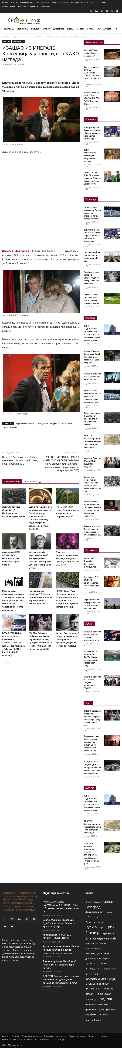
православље (104, 993)
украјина (90, 1014)
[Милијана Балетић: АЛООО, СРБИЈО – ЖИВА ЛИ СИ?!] (112, 377)
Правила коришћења (29, 2)
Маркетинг (33, 6)
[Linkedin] (96, 11)
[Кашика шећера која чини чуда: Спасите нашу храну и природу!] (112, 298)
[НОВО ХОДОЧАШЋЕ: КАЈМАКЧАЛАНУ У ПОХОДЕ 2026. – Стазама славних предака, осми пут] (112, 329)
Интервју (94, 2)
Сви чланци (46, 6)
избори (104, 963)
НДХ (96, 917)
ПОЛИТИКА (9, 29)
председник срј (10, 427)
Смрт (101, 927)
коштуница (67, 423)
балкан (103, 943)
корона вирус (109, 969)
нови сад (108, 988)
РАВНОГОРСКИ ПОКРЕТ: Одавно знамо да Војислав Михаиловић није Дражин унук (92, 178)
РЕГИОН (80, 29)
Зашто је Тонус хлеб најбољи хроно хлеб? (91, 53)
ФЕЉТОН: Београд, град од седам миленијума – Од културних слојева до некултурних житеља (61, 979)
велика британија (93, 948)
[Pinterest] (101, 11)
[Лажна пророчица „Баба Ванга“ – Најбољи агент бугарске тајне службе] (14, 496)
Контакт (14, 2)
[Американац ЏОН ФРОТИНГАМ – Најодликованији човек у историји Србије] (14, 541)
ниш (98, 988)
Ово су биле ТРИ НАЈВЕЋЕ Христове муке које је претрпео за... (91, 583)
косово (91, 973)
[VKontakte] (112, 11)
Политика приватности (51, 2)
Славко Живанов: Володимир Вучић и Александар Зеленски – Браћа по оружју (92, 357)
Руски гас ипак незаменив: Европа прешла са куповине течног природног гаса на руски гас (61, 949)
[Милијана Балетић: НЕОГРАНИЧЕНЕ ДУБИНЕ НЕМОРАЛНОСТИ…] (112, 635)
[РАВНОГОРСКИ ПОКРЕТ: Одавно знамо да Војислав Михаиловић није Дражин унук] (112, 176)
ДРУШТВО (35, 29)
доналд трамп (93, 958)
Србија (92, 932)
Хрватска (108, 933)
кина (99, 969)
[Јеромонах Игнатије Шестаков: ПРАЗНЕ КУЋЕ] (112, 562)
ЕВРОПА (90, 29)
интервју (90, 968)
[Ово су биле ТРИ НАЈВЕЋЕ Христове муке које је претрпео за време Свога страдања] (112, 581)
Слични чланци (12, 481)
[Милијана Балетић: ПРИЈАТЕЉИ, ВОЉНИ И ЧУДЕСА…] (112, 462)
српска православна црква (96, 1004)
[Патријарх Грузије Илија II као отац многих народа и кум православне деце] (112, 530)
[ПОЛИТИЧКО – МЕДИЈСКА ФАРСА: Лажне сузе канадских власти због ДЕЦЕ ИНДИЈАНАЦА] (112, 655)
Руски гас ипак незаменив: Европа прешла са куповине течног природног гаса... (92, 213)
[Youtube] (117, 11)
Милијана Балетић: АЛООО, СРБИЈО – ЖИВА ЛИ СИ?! (92, 377)
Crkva (88, 901)
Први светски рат (95, 922)
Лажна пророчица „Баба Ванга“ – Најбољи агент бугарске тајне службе (92, 419)
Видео (66, 2)
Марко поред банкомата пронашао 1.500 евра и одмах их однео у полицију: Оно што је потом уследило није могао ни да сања (13, 600)
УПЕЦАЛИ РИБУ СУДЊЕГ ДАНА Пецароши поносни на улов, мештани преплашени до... (92, 767)
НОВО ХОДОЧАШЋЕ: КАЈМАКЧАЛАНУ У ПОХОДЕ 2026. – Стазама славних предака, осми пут (61, 906)
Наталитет (21, 6)
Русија (91, 927)
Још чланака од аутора (36, 481)
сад (102, 998)
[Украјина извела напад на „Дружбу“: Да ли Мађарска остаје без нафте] (112, 276)
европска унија (91, 963)
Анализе (84, 2)
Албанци (108, 901)
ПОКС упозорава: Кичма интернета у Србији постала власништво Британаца (92, 133)
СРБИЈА (70, 29)
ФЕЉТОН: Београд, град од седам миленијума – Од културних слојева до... (92, 441)
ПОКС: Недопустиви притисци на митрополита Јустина (90, 155)
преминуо (91, 999)
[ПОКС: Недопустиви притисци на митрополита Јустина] (112, 154)
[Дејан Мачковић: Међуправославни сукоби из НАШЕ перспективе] (112, 603)
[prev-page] (4, 662)
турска (101, 1009)
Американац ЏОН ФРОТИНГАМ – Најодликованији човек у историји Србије (11, 558)
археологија (91, 943)
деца (106, 953)
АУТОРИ (107, 29)
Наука (103, 2)
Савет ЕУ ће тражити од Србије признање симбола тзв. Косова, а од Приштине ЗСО (20, 460)
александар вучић (100, 938)
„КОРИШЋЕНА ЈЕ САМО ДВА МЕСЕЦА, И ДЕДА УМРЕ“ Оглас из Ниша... (92, 98)
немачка (89, 988)
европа (106, 958)
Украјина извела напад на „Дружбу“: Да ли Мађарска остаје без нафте (91, 278)
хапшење (103, 1014)
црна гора (93, 1019)
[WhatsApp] (27, 72)
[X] (107, 11)
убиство (110, 1009)
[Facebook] (86, 11)
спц (109, 998)
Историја (75, 2)
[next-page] (9, 662)
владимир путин (93, 953)
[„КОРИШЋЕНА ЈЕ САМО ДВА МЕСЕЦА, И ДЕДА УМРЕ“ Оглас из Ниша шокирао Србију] (112, 96)
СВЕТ (98, 29)
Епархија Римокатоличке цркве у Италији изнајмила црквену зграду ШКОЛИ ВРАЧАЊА (67, 558)
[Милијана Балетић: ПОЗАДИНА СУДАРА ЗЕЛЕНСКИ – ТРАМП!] (112, 680)
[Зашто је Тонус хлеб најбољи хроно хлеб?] (112, 54)
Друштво (18, 36)
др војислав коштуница (48, 423)
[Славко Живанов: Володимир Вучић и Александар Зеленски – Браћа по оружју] (112, 355)
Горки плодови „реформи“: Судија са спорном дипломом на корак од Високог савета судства (40, 597)
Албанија (97, 902)
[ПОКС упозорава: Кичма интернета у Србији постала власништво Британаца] (112, 131)
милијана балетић (97, 983)
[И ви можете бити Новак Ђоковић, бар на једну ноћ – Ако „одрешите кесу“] (67, 496)
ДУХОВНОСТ (58, 29)
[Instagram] (91, 11)
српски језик (90, 1009)
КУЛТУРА (46, 29)
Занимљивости (8, 6)
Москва (108, 912)
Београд (93, 907)
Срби (110, 927)
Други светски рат (94, 911)
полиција (90, 993)
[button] (116, 28)
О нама (5, 2)
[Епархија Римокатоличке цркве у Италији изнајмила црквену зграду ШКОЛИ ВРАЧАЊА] (67, 541)
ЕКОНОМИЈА (22, 29)
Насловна (6, 36)
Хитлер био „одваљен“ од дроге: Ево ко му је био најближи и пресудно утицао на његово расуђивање (67, 639)
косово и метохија (100, 978)
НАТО (88, 917)
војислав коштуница (25, 423)
